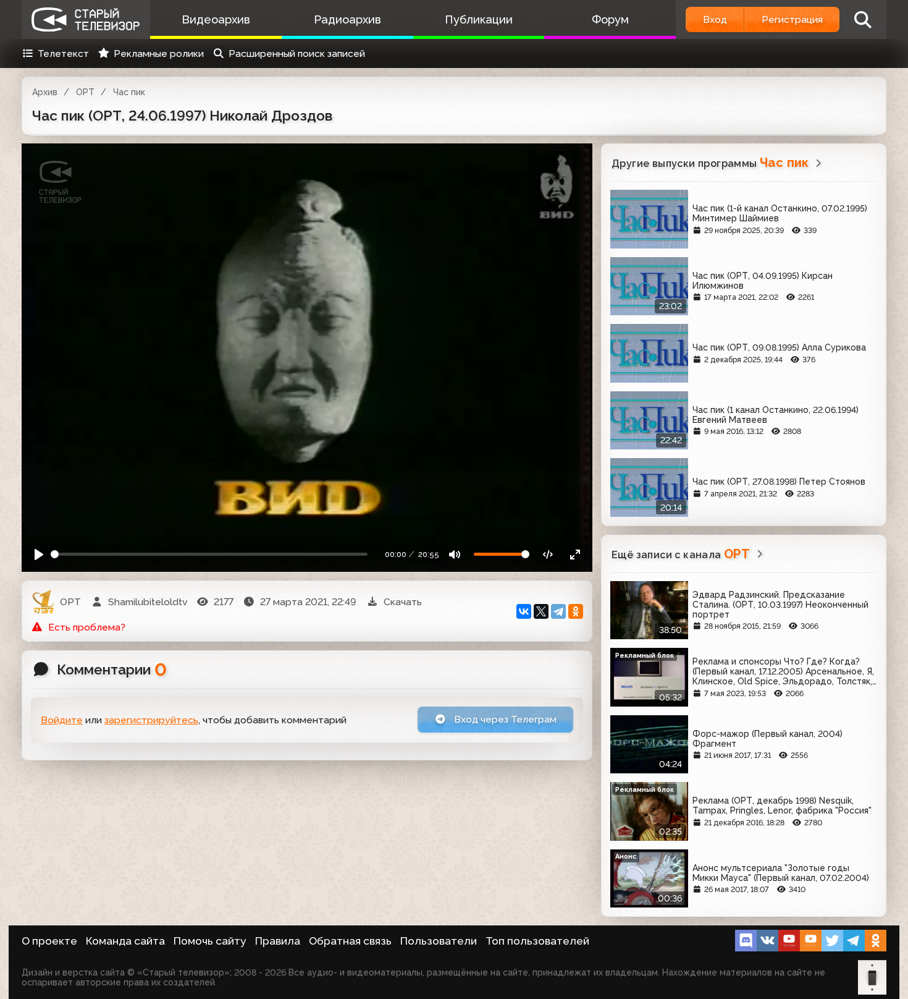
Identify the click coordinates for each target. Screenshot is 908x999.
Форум (610, 19)
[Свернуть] (574, 554)
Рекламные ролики (159, 53)
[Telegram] (558, 611)
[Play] (39, 554)
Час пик (129, 92)
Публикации (479, 19)
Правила (277, 941)
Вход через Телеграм (504, 719)
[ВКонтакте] (523, 611)
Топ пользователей (537, 941)
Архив (44, 92)
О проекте (49, 941)
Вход (715, 19)
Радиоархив (347, 19)
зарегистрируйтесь (151, 720)
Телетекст (63, 53)
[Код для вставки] (548, 554)
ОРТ (85, 92)
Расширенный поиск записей (297, 53)
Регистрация (792, 19)
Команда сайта (125, 941)
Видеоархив (216, 19)
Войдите (62, 720)
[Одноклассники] (575, 611)
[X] (541, 611)
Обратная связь (350, 941)
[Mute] (454, 554)
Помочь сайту (210, 941)
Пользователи (438, 941)
